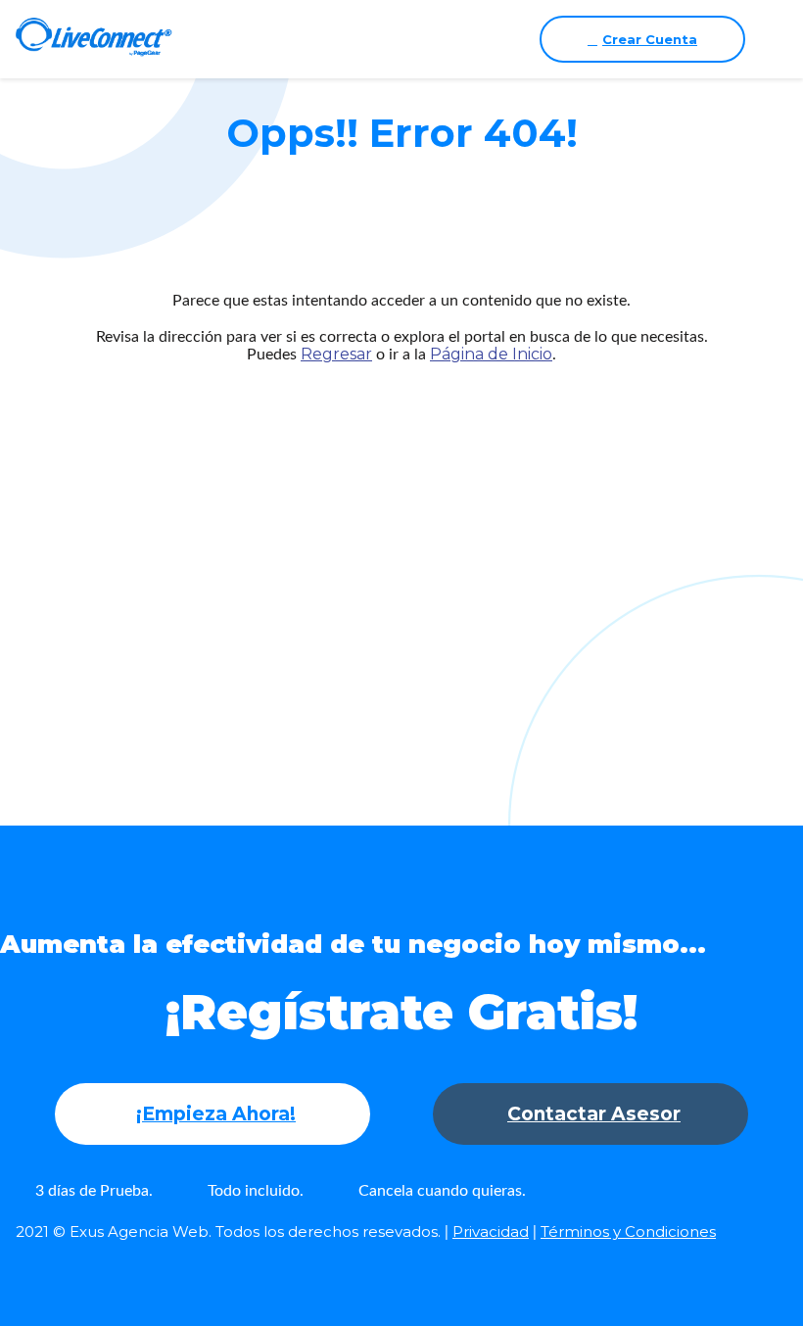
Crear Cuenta (649, 39)
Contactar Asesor (594, 1114)
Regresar (336, 354)
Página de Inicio (491, 354)
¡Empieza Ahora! (216, 1114)
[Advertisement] (401, 556)
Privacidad (490, 1231)
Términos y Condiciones (628, 1231)
